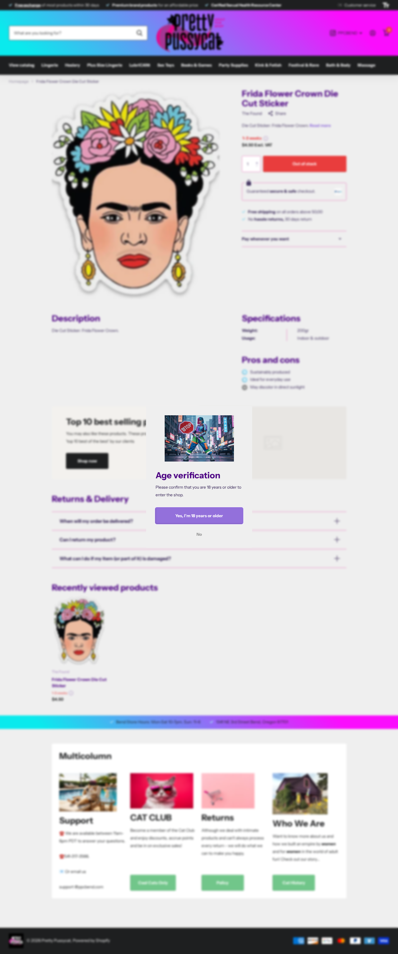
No (199, 534)
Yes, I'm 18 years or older (199, 515)
